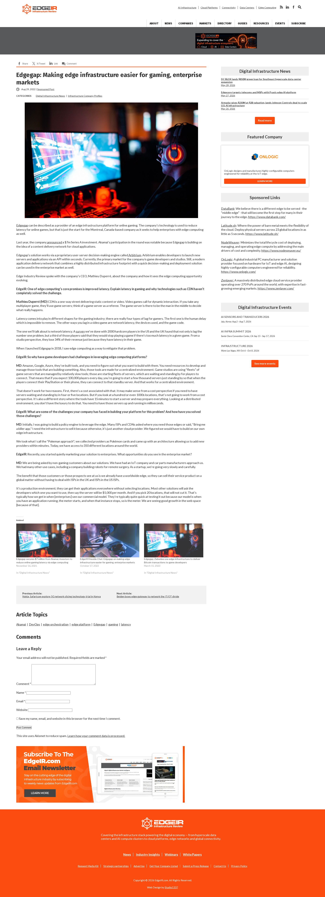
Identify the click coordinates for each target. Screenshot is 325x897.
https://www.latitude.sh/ (261, 234)
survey (80, 331)
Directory (225, 23)
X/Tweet (41, 63)
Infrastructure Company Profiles (85, 95)
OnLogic (226, 259)
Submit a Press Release (196, 866)
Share (25, 63)
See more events (264, 363)
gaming (113, 624)
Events (280, 23)
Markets (205, 23)
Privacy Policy (239, 866)
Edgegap (22, 225)
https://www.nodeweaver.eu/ (281, 250)
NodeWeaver (230, 242)
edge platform (81, 624)
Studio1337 (171, 887)
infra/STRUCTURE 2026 (240, 348)
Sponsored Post (45, 89)
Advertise (139, 866)
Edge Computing (267, 7)
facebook (293, 7)
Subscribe (298, 23)
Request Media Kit (88, 866)
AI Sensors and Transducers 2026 (245, 319)
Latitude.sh (228, 225)
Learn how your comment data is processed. (96, 736)
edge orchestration (56, 624)
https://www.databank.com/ (267, 217)
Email (20, 701)
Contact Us (220, 866)
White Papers (192, 854)
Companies (185, 23)
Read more (265, 120)
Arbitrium (134, 255)
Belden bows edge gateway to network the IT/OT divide (148, 596)
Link (56, 63)
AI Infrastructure (187, 7)
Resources (261, 23)
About (154, 23)
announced (54, 242)
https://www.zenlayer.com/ (276, 288)
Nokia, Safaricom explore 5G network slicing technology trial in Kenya (61, 596)
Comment (72, 63)
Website (22, 710)
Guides (242, 23)
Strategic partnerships (116, 866)
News (168, 23)
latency (126, 624)
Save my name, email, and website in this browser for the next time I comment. (70, 718)
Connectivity (229, 7)
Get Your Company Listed (163, 866)
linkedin (287, 7)
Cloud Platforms (209, 7)
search (300, 7)
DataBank (227, 208)
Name (21, 692)
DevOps (34, 624)
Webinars (171, 854)
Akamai (21, 624)
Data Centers (247, 7)
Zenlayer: (227, 280)
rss (281, 7)
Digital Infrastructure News (50, 95)
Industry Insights (148, 854)
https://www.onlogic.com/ (238, 272)
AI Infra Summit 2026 (248, 333)
